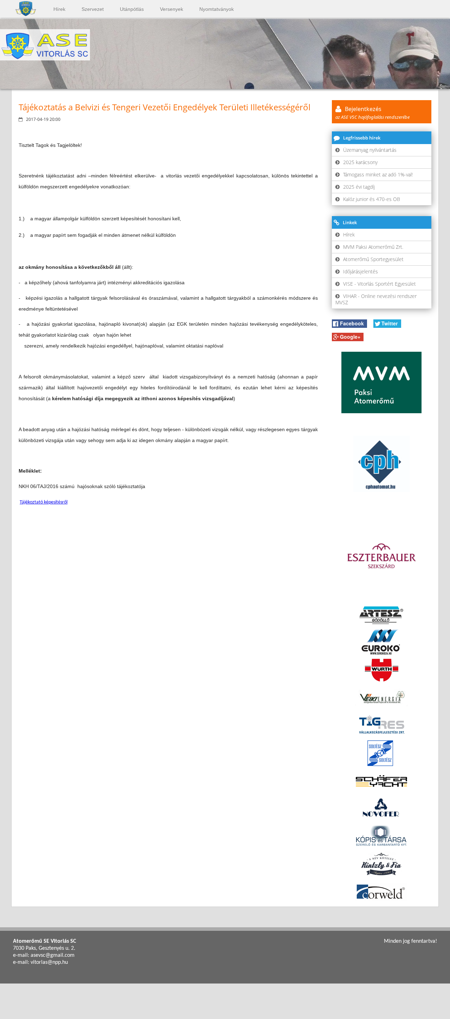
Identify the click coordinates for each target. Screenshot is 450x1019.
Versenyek (171, 9)
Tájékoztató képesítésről (44, 502)
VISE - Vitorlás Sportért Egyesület (379, 283)
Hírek (59, 9)
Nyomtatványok (216, 9)
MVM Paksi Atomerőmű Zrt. (373, 247)
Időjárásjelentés (360, 271)
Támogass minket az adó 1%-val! (378, 174)
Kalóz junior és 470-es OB (371, 199)
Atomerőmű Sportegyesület (373, 259)
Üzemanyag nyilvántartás (370, 150)
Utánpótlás (132, 9)
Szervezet (93, 9)
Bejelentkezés (372, 112)
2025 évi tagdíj (359, 186)
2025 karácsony (360, 162)
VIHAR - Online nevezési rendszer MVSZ (376, 299)
